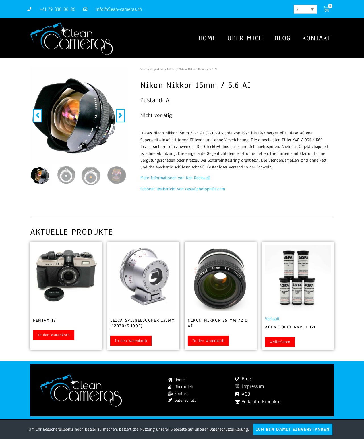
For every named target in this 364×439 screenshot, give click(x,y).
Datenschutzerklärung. (229, 429)
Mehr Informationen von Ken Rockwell (175, 178)
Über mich (245, 38)
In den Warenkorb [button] (54, 335)
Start (143, 69)
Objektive (157, 69)
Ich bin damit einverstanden (293, 429)
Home (207, 38)
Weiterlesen (280, 342)
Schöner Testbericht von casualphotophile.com (182, 189)
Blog (282, 38)
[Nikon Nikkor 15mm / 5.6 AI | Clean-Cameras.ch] (79, 115)
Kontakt (316, 38)
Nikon (171, 69)
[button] (37, 115)
